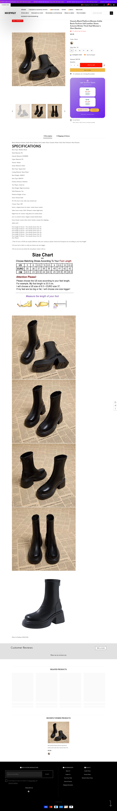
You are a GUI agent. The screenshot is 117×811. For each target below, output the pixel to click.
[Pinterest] (28, 791)
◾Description (47, 136)
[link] (22, 704)
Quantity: (72, 62)
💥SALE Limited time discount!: (42, 1)
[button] (12, 111)
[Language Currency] (114, 5)
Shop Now (94, 110)
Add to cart (91, 65)
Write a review (101, 648)
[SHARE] (103, 65)
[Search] (102, 13)
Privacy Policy (32, 780)
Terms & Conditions (13, 783)
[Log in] (104, 5)
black (49, 753)
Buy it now (87, 70)
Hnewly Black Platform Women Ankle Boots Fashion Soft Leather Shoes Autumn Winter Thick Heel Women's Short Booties (58, 747)
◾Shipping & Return (63, 136)
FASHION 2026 (5, 5)
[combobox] (101, 13)
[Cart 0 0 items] (107, 5)
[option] (38, 59)
